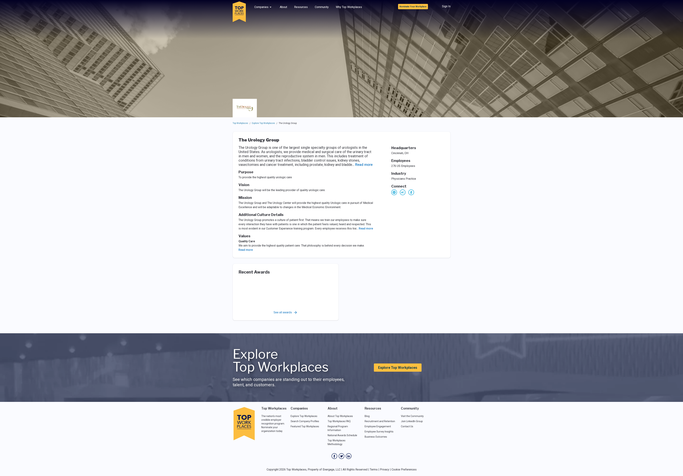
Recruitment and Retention (380, 421)
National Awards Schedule (342, 435)
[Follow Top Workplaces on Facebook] (334, 456)
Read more (364, 164)
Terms (374, 469)
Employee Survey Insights (379, 431)
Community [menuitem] (322, 7)
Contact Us (407, 426)
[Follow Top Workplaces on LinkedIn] (348, 456)
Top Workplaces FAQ (339, 421)
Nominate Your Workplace (413, 6)
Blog (367, 416)
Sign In (446, 6)
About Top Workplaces (340, 416)
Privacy (384, 469)
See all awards (283, 312)
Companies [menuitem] (261, 7)
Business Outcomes (376, 436)
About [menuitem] (283, 7)
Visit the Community (412, 416)
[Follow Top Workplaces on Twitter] (341, 456)
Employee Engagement (378, 426)
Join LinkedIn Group (412, 421)
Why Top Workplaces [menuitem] (349, 7)
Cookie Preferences (404, 469)
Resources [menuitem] (301, 7)
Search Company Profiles (305, 421)
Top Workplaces (240, 123)
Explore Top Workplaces (263, 123)
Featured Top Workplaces (305, 426)
